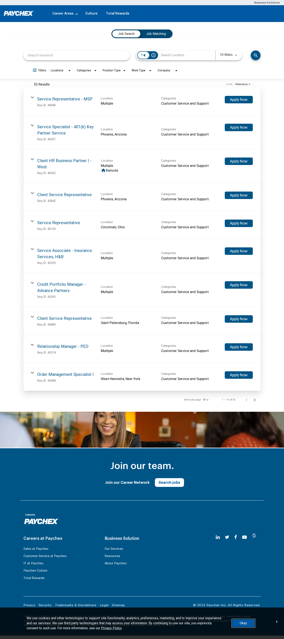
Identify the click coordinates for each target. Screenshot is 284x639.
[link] (142, 101)
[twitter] (227, 537)
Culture (91, 13)
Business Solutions (267, 2)
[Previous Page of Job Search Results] (246, 400)
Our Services (114, 548)
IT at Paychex (33, 563)
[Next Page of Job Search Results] (255, 400)
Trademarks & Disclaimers (75, 605)
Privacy (29, 605)
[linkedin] (218, 537)
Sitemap (118, 605)
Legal (104, 605)
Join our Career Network (127, 482)
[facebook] (235, 537)
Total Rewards (117, 13)
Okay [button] (243, 623)
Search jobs (169, 482)
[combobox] (77, 55)
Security (45, 605)
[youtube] (244, 537)
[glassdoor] (254, 537)
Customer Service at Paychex (45, 556)
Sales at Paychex (35, 548)
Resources (112, 556)
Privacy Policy (111, 628)
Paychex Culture (35, 570)
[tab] (126, 33)
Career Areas (63, 13)
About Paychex (116, 563)
